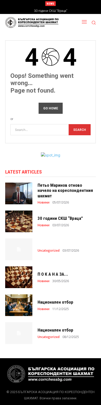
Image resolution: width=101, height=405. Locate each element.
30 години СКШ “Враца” (60, 218)
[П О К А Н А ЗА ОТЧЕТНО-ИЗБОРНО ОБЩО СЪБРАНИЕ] (18, 277)
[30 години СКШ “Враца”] (18, 221)
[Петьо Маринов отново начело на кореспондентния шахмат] (18, 193)
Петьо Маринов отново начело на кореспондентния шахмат (65, 190)
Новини (43, 202)
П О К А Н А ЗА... (53, 274)
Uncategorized (49, 250)
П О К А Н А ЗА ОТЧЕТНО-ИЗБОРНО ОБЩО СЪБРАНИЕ (55, 11)
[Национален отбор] (18, 305)
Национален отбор (55, 302)
